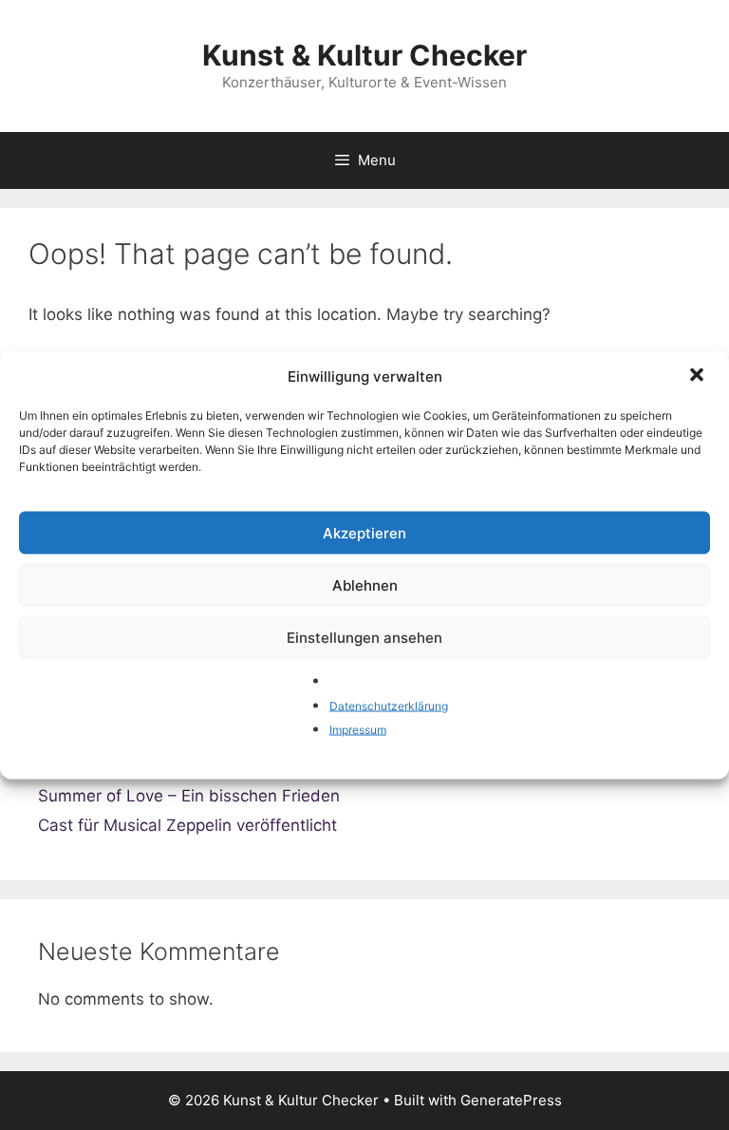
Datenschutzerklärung (388, 705)
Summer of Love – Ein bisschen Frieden (189, 795)
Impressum (357, 730)
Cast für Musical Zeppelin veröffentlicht (187, 825)
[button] (698, 377)
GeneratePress (511, 1100)
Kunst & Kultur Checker (364, 55)
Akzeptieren (364, 532)
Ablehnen (365, 584)
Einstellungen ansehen (364, 637)
